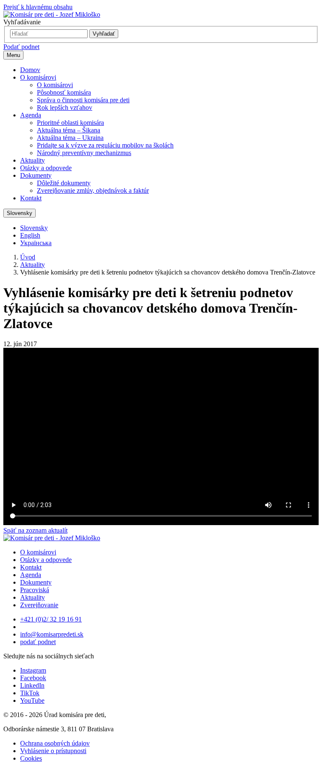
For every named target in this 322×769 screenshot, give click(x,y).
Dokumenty (36, 175)
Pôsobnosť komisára (64, 92)
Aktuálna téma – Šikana (68, 130)
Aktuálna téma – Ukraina (70, 137)
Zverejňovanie (39, 604)
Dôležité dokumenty (64, 182)
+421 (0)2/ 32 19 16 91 (51, 619)
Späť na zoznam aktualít (35, 530)
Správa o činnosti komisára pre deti (83, 100)
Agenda (30, 115)
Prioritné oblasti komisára (70, 122)
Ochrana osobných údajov (55, 743)
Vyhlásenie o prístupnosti (53, 750)
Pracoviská (34, 589)
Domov (30, 69)
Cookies (31, 758)
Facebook (33, 677)
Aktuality (32, 160)
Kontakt (31, 198)
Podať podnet (21, 46)
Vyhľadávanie (22, 22)
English (30, 235)
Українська (36, 242)
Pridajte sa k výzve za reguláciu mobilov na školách (105, 145)
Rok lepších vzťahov (64, 107)
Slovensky (19, 213)
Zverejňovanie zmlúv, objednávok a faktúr (93, 190)
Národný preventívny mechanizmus (84, 152)
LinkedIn (32, 685)
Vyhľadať (104, 34)
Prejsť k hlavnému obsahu (38, 6)
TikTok (29, 693)
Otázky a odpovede (46, 167)
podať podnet (38, 641)
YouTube (32, 700)
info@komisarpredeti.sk (51, 634)
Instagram (33, 670)
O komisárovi (38, 77)
